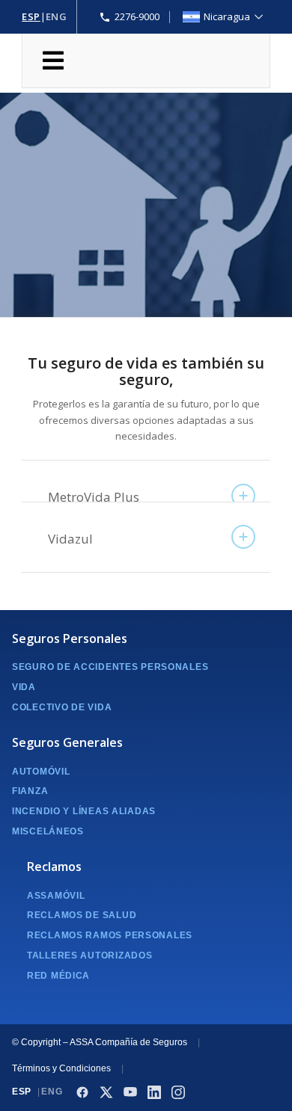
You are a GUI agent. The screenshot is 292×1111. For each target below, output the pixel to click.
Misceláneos (48, 831)
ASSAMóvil (56, 895)
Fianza (30, 791)
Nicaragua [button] (227, 16)
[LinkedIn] (154, 1092)
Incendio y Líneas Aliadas (84, 811)
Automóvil (41, 771)
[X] (106, 1092)
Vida (24, 687)
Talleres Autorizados (89, 955)
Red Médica (58, 975)
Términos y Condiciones (61, 1068)
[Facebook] (82, 1092)
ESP (31, 17)
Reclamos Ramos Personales (109, 935)
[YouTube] (130, 1092)
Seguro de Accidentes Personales (110, 667)
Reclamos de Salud (81, 915)
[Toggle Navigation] (146, 60)
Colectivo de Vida (62, 707)
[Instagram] (178, 1092)
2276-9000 (137, 17)
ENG (56, 17)
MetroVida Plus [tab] (93, 496)
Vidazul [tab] (70, 538)
